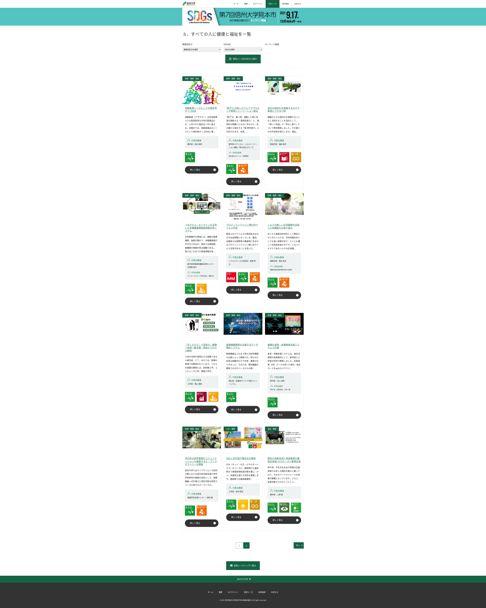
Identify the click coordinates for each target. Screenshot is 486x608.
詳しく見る (195, 170)
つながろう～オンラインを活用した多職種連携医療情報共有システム (201, 228)
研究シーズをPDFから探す (245, 59)
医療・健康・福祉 (192, 78)
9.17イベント (258, 4)
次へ (298, 545)
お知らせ (297, 4)
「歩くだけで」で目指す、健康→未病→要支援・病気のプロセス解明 (201, 348)
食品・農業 (272, 429)
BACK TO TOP (242, 579)
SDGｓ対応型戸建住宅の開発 (241, 458)
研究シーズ (272, 4)
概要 (246, 4)
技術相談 (285, 4)
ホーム (236, 4)
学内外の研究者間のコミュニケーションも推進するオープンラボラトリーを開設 (201, 461)
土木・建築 (230, 429)
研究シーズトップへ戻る (245, 566)
